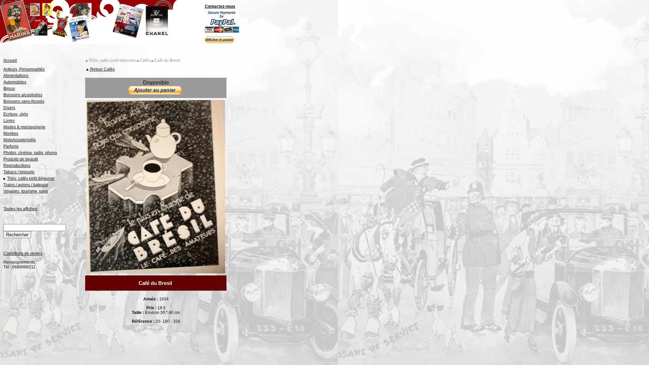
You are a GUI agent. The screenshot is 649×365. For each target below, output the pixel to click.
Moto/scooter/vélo (19, 140)
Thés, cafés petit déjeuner (30, 178)
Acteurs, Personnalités (24, 69)
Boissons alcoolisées (22, 95)
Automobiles (14, 82)
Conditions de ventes (22, 253)
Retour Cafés (102, 69)
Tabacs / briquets (18, 172)
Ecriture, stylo (15, 114)
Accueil (10, 60)
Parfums (11, 146)
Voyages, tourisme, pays (25, 191)
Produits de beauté (20, 159)
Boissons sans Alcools (23, 101)
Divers (9, 107)
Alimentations (15, 75)
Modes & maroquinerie (24, 127)
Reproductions (16, 165)
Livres (9, 120)
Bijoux (9, 88)
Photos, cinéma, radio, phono (30, 152)
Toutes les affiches (20, 208)
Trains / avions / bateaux (25, 184)
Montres (10, 133)
